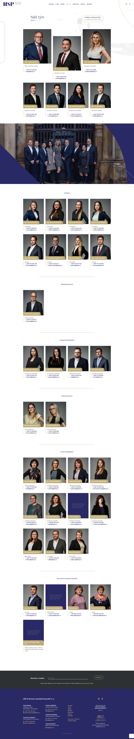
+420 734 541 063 (53, 375)
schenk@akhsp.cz (61, 78)
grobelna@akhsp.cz (53, 377)
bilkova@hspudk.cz (76, 615)
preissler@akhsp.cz (31, 265)
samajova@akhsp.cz (76, 230)
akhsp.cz (33, 20)
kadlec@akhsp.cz (98, 116)
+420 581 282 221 (31, 522)
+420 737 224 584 (31, 70)
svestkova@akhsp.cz (76, 116)
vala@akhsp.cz (75, 377)
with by (67, 733)
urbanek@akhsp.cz (31, 615)
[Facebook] (130, 4)
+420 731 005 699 (53, 114)
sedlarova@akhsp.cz (54, 230)
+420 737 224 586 (91, 70)
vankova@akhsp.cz (31, 377)
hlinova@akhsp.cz (31, 559)
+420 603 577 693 (98, 522)
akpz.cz (100, 710)
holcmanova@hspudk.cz (100, 615)
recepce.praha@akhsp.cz (100, 524)
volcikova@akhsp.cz (98, 230)
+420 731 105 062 (98, 375)
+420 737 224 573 (76, 114)
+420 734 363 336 (31, 114)
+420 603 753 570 (76, 613)
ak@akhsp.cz (50, 711)
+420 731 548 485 (61, 76)
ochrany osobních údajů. (86, 683)
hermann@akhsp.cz (98, 265)
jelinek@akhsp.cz (31, 116)
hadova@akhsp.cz (76, 265)
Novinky (51, 4)
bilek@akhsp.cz (52, 559)
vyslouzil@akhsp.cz (31, 321)
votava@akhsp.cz (98, 377)
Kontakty (89, 4)
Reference (76, 4)
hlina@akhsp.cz (30, 71)
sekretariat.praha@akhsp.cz (101, 488)
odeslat (98, 677)
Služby (62, 4)
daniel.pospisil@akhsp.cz (55, 265)
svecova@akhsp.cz (31, 230)
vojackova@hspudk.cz (54, 615)
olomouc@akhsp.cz (31, 433)
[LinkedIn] (126, 4)
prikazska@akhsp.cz (91, 71)
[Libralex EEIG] (100, 718)
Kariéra (83, 4)
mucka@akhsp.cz (53, 116)
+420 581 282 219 (53, 522)
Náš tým (68, 4)
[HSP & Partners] (12, 4)
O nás (57, 4)
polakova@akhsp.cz (76, 559)
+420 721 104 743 (53, 263)
